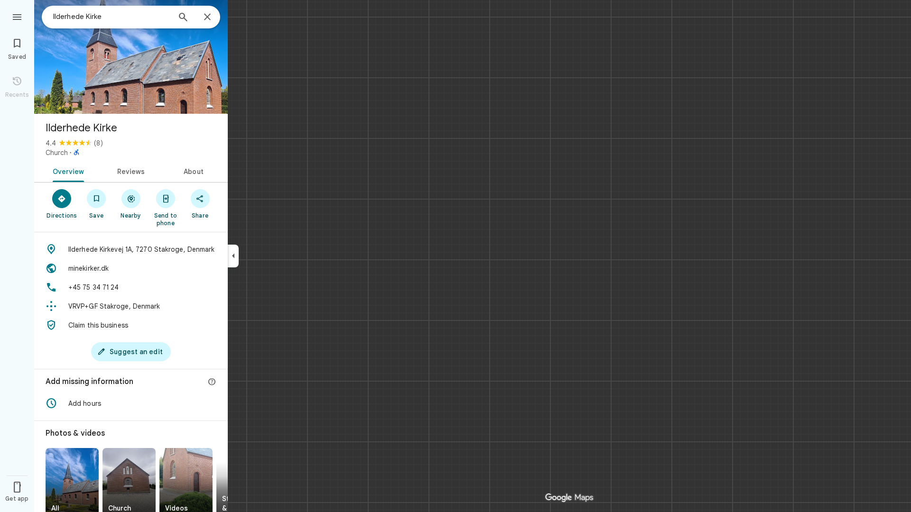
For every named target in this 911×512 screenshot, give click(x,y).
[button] (131, 403)
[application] (455, 256)
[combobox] (111, 16)
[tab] (67, 170)
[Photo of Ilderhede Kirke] (131, 57)
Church (57, 152)
